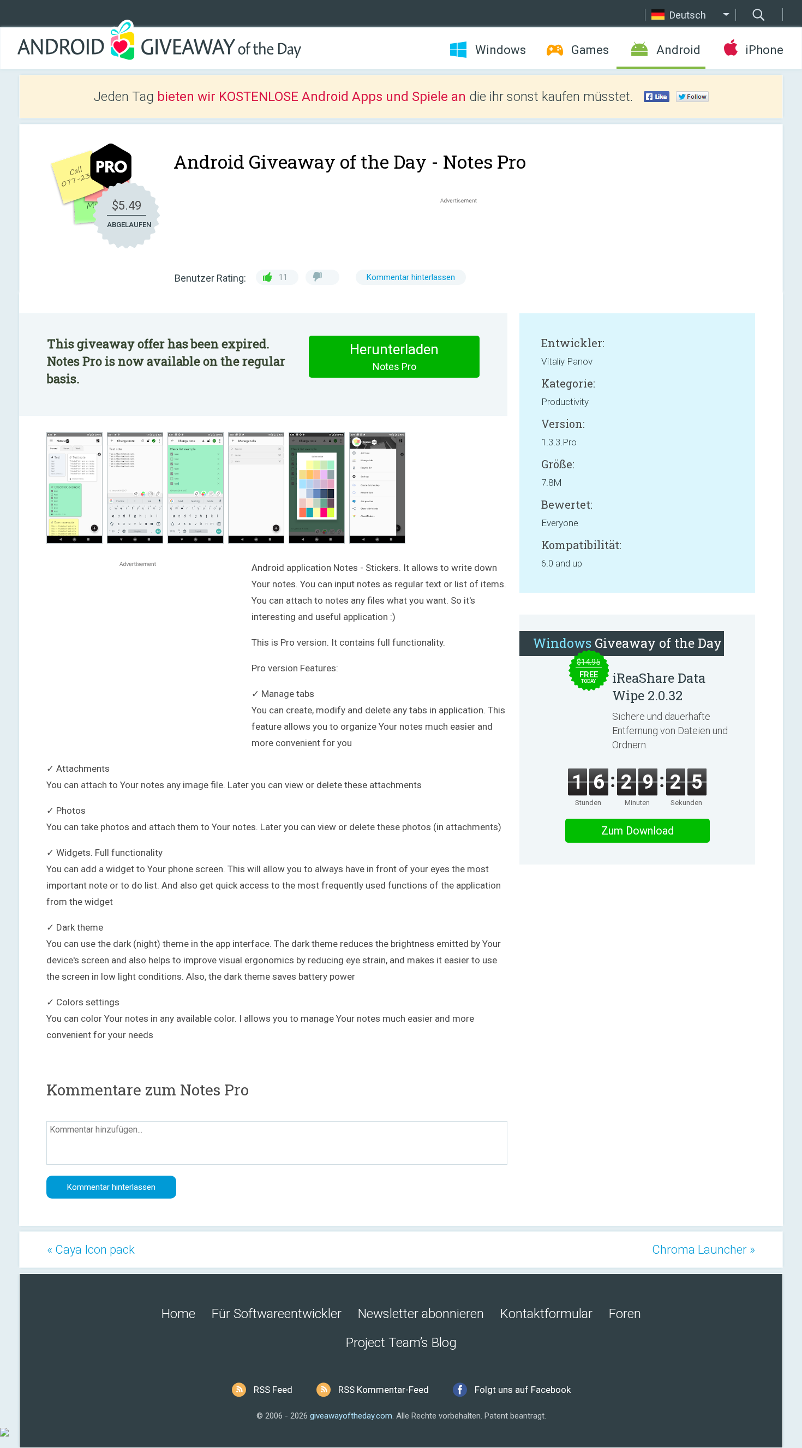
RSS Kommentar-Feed (383, 1389)
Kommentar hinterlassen (411, 277)
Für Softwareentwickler (277, 1313)
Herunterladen (394, 356)
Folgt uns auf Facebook (523, 1389)
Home (178, 1313)
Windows (500, 50)
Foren (625, 1313)
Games (590, 50)
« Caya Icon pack (91, 1249)
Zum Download (637, 830)
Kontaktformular (546, 1313)
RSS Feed (273, 1389)
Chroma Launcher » (703, 1249)
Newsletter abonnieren (421, 1313)
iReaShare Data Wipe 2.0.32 (658, 686)
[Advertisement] (464, 232)
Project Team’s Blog (401, 1342)
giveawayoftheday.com (351, 1416)
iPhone (764, 50)
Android (678, 50)
